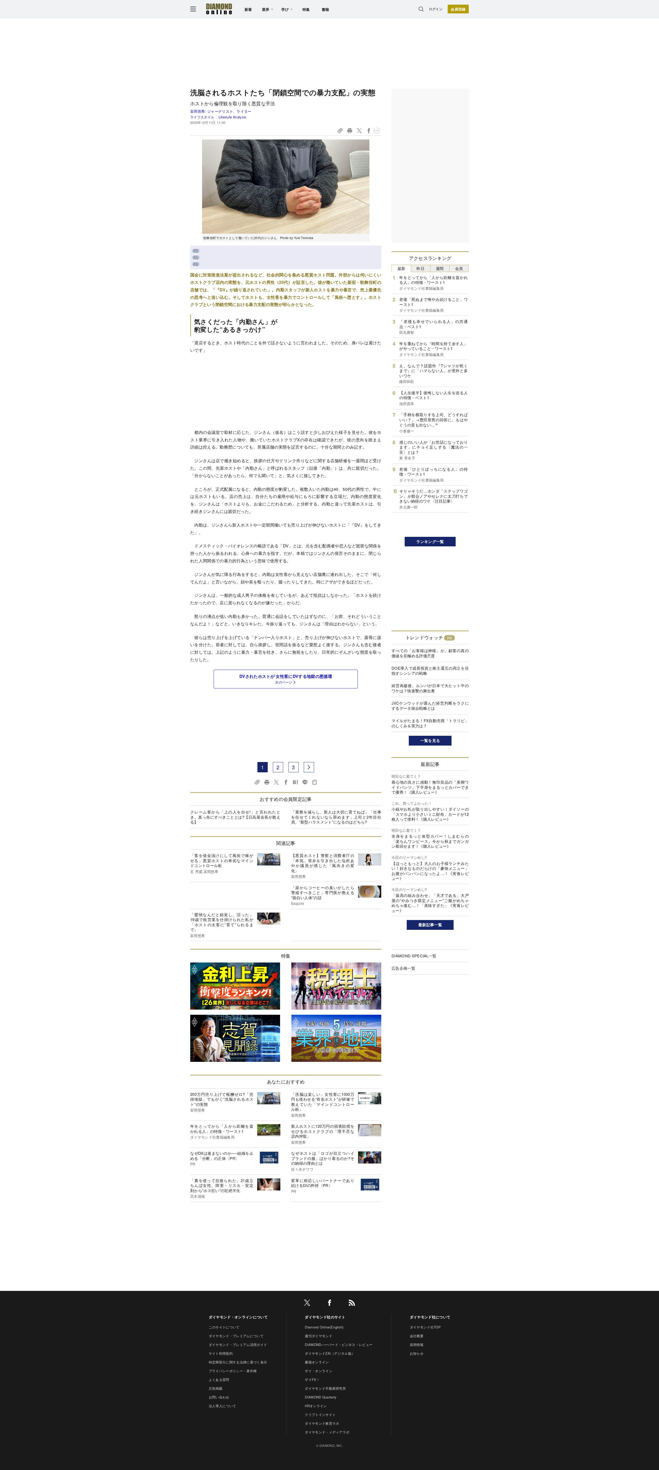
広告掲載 (215, 1388)
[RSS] (352, 1303)
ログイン (436, 9)
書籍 (325, 9)
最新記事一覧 (430, 924)
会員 (459, 268)
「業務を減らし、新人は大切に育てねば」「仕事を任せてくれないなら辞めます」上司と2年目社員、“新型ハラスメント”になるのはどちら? (336, 817)
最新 (401, 268)
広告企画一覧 (403, 968)
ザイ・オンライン (318, 1370)
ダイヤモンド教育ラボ (322, 1423)
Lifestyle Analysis (233, 117)
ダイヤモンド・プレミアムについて (236, 1335)
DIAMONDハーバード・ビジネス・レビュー (338, 1344)
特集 (306, 9)
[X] (307, 1303)
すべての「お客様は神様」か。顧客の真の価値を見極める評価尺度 (430, 653)
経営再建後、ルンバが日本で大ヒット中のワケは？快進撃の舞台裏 (430, 688)
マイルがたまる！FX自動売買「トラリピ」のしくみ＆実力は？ (430, 723)
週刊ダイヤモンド (318, 1335)
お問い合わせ (219, 1397)
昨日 (420, 268)
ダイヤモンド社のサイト (325, 1316)
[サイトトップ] (219, 8)
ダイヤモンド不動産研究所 (325, 1388)
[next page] (309, 767)
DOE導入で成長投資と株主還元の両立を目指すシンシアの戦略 (430, 670)
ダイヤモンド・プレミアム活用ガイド (238, 1344)
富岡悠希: (221, 111)
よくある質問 (219, 1379)
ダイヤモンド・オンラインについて (238, 1316)
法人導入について (222, 1405)
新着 (248, 9)
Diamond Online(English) (324, 1327)
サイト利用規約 (221, 1353)
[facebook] (329, 1303)
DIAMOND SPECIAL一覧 (414, 955)
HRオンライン (316, 1405)
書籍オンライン (317, 1362)
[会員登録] (458, 9)
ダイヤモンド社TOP (425, 1327)
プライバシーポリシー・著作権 (233, 1370)
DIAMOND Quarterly (320, 1397)
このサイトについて (224, 1327)
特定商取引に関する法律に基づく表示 (238, 1362)
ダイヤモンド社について (430, 1316)
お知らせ (416, 1353)
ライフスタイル (202, 117)
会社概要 (416, 1335)
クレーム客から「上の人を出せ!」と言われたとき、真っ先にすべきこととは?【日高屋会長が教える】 (235, 817)
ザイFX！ (312, 1379)
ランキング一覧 (430, 541)
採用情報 (416, 1344)
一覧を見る (430, 740)
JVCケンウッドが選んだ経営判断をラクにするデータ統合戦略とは (430, 705)
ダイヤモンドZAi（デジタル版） (330, 1353)
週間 (440, 268)
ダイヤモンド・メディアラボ (327, 1432)
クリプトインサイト (320, 1414)
